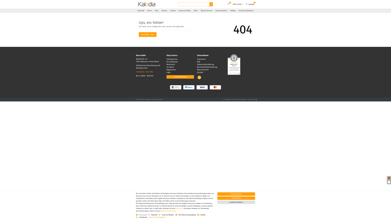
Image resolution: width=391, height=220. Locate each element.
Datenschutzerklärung (205, 64)
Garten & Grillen (185, 11)
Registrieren (171, 70)
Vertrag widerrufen (180, 77)
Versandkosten (172, 62)
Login (168, 72)
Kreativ (173, 11)
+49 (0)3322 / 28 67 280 (144, 72)
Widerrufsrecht (203, 70)
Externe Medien (168, 215)
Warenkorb (170, 64)
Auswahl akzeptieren (236, 202)
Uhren (149, 11)
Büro (157, 11)
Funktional (143, 217)
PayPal (202, 215)
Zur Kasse (170, 67)
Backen (164, 11)
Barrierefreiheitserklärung (207, 67)
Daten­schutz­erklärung (168, 211)
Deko (196, 11)
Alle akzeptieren (236, 194)
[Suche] (211, 4)
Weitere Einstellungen (157, 217)
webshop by (251, 99)
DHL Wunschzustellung (187, 215)
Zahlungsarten (172, 59)
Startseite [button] (145, 35)
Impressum (201, 59)
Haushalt (140, 11)
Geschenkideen (221, 11)
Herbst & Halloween (246, 11)
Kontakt (200, 72)
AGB (198, 62)
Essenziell (143, 215)
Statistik (154, 215)
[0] (228, 4)
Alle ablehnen (236, 198)
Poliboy (233, 11)
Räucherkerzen (206, 11)
